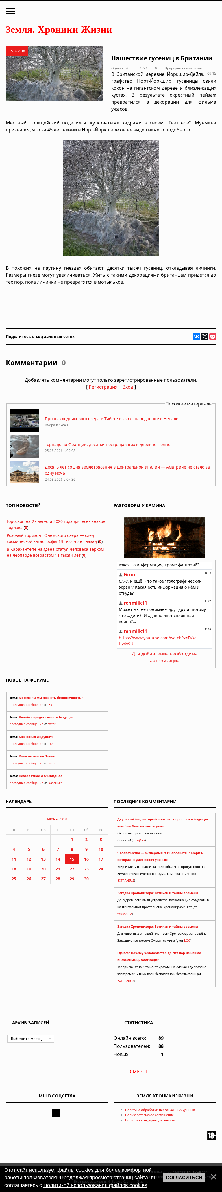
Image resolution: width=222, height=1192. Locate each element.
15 (72, 859)
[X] (204, 336)
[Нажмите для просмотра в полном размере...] (111, 254)
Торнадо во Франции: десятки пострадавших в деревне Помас (107, 444)
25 (14, 878)
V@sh (141, 840)
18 (14, 869)
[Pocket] (212, 336)
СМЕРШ (138, 1071)
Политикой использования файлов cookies (95, 1185)
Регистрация (103, 387)
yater (52, 724)
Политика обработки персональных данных (160, 1109)
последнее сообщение (26, 705)
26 (29, 878)
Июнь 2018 (57, 819)
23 (86, 869)
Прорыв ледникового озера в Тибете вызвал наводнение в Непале (111, 418)
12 (29, 859)
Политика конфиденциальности (150, 1120)
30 (86, 878)
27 (43, 878)
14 (58, 859)
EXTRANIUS (125, 881)
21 (58, 869)
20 (43, 869)
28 (58, 878)
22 (72, 869)
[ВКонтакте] (196, 336)
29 (72, 878)
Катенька (55, 783)
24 (101, 869)
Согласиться (184, 1177)
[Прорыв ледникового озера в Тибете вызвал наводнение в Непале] (24, 431)
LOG (51, 744)
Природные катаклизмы (184, 68)
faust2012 (124, 914)
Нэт (50, 705)
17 (101, 859)
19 (29, 869)
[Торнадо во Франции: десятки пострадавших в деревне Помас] (24, 456)
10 (101, 849)
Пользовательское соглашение (149, 1115)
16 (86, 859)
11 (14, 859)
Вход (128, 387)
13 (43, 859)
